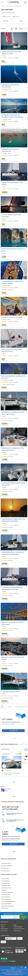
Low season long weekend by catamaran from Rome (11, 588)
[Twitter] (25, 968)
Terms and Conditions (19, 928)
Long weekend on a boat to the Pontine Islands (12, 282)
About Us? (3, 924)
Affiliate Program (18, 926)
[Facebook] (21, 968)
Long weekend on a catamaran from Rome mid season (12, 553)
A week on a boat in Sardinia (11, 317)
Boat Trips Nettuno (5, 870)
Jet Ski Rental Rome (5, 894)
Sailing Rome (4, 890)
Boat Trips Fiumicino (5, 863)
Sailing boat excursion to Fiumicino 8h (10, 86)
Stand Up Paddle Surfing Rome (8, 901)
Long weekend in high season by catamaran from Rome (13, 520)
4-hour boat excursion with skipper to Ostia (11, 53)
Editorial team (4, 928)
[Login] (25, 2)
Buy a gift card (13, 844)
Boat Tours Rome (5, 878)
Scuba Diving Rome (5, 881)
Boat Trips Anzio (5, 868)
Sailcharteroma (6, 749)
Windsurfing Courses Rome (7, 906)
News (15, 924)
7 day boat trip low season (10, 692)
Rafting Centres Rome (6, 899)
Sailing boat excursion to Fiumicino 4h (10, 150)
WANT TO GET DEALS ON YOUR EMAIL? (14, 914)
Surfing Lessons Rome (6, 887)
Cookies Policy (17, 930)
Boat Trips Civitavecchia (6, 865)
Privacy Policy (4, 930)
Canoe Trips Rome (5, 897)
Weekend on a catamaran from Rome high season (12, 413)
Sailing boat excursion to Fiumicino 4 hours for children (12, 116)
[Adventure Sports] (13, 2)
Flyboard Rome (4, 908)
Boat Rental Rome (5, 883)
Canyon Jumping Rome (6, 903)
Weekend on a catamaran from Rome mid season (12, 449)
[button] (25, 744)
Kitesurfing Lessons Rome (7, 892)
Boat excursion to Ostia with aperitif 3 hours (11, 350)
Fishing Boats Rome (5, 885)
